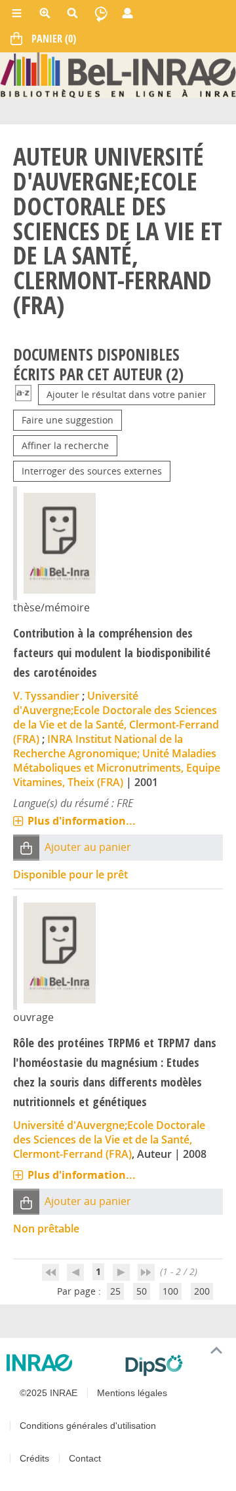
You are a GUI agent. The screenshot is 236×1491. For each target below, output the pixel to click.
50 (141, 1291)
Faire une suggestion (67, 420)
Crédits (34, 1458)
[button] (26, 847)
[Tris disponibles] (23, 394)
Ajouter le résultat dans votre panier (126, 394)
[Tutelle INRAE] (61, 1362)
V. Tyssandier (46, 696)
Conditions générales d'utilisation (88, 1425)
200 (202, 1291)
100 (170, 1291)
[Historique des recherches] (101, 13)
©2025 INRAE (48, 1393)
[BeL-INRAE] (118, 74)
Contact (85, 1458)
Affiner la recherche (65, 445)
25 (115, 1291)
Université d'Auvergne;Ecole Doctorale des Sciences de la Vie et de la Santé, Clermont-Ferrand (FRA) (116, 717)
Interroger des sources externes (92, 471)
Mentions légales (132, 1393)
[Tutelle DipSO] (175, 1365)
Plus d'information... (82, 821)
